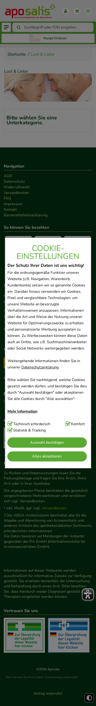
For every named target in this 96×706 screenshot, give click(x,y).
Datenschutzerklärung (39, 367)
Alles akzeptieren (47, 456)
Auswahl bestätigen (47, 442)
